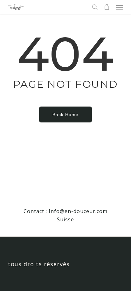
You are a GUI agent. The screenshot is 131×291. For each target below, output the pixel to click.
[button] (119, 7)
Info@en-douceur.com (78, 211)
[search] (95, 7)
